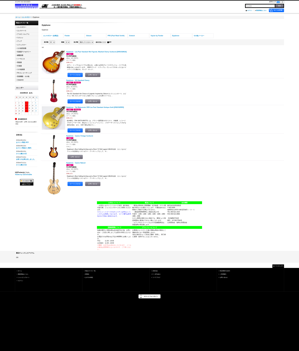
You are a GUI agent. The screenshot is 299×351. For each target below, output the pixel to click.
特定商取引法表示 (225, 271)
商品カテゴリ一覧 (90, 271)
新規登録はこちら (261, 10)
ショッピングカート (24, 277)
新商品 (87, 274)
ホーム (20, 271)
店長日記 (155, 271)
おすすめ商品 (89, 277)
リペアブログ (156, 277)
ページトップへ (279, 266)
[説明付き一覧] (109, 42)
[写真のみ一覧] (104, 42)
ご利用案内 (223, 274)
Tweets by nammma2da (23, 174)
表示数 (46, 42)
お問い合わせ (224, 277)
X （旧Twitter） (157, 274)
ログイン (249, 10)
